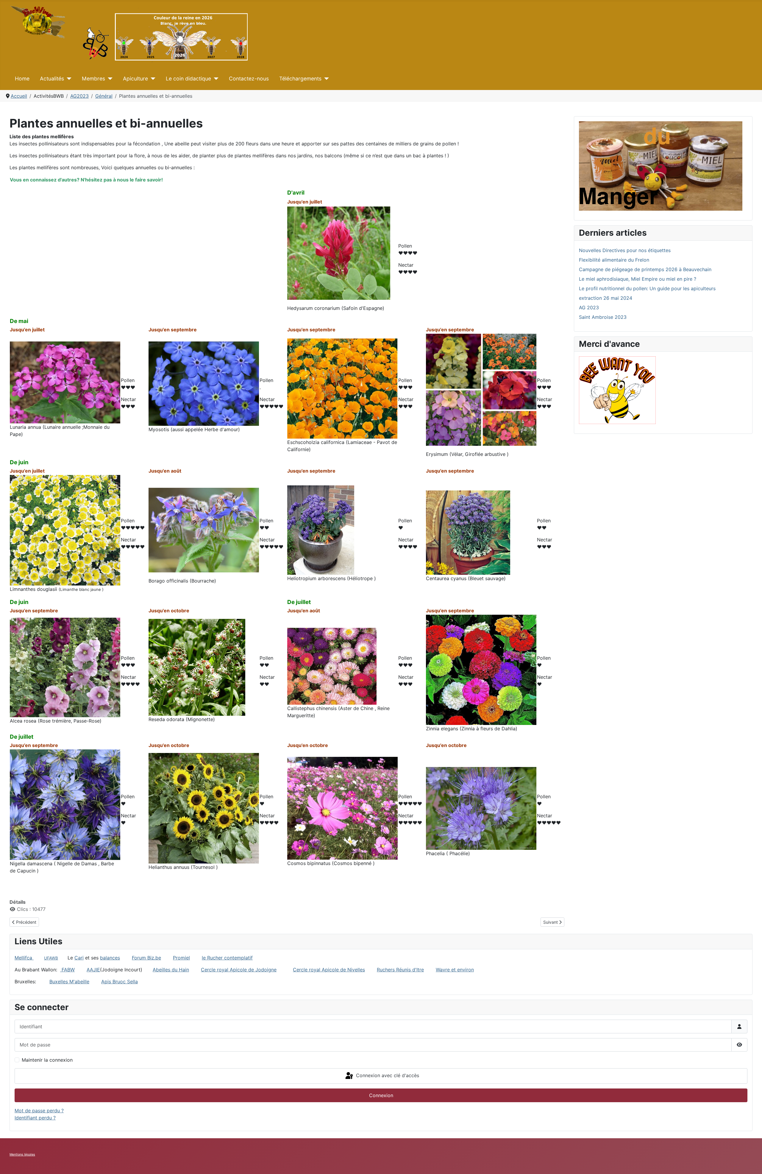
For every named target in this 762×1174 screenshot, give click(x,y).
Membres (93, 78)
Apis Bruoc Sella (119, 981)
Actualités (52, 78)
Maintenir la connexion (47, 1060)
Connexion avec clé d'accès (387, 1075)
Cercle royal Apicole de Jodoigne (239, 970)
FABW (68, 970)
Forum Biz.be (146, 958)
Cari (79, 958)
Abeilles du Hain (171, 970)
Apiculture (135, 78)
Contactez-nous (249, 78)
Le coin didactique (188, 78)
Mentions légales (22, 1154)
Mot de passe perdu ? (39, 1111)
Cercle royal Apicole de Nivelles (329, 970)
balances (110, 958)
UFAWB (51, 958)
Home (22, 78)
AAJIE (93, 970)
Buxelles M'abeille (69, 981)
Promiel (181, 958)
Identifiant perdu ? (35, 1118)
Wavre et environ (455, 970)
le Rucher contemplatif (227, 958)
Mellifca (24, 958)
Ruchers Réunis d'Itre (400, 970)
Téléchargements (300, 78)
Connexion (381, 1095)
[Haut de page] (751, 1163)
